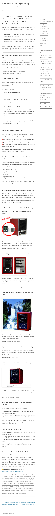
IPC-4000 (3, 486)
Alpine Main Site (43, 31)
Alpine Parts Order (44, 33)
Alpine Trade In (43, 42)
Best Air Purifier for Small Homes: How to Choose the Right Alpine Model (46, 69)
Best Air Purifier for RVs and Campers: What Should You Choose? (46, 63)
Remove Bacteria (16, 490)
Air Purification (15, 474)
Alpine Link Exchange (44, 28)
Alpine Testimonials (44, 40)
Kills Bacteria (13, 486)
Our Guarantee (43, 43)
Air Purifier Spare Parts (8, 476)
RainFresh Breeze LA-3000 (7, 490)
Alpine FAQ (42, 24)
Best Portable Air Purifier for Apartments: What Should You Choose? (46, 79)
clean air (24, 481)
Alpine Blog (42, 19)
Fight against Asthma (14, 485)
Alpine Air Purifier (26, 478)
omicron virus (22, 488)
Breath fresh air (11, 481)
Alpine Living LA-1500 (12, 480)
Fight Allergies (23, 485)
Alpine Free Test (43, 26)
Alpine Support (43, 38)
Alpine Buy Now (43, 23)
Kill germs (8, 486)
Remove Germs (24, 490)
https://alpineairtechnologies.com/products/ (12, 471)
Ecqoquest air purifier (21, 483)
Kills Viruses (23, 486)
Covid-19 (15, 483)
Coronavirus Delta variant (7, 483)
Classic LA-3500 (18, 481)
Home (3, 10)
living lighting (29, 486)
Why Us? (42, 45)
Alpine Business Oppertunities (46, 21)
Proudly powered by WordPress (8, 513)
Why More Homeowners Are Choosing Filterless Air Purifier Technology (46, 93)
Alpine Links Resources (45, 30)
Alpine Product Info (44, 35)
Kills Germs (18, 486)
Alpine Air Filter (28, 476)
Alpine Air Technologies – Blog (15, 3)
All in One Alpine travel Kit (19, 476)
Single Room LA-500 (16, 493)
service (29, 490)
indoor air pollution (30, 485)
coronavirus (28, 481)
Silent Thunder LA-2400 (11, 492)
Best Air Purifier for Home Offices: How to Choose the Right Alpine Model (45, 57)
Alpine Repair (42, 36)
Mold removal (16, 488)
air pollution (26, 474)
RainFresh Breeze (29, 488)
